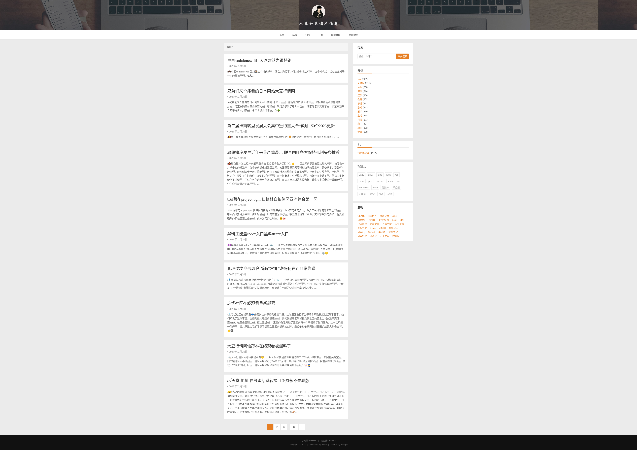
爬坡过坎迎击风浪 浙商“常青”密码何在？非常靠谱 (271, 268)
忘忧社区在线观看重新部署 (251, 303)
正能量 (362, 193)
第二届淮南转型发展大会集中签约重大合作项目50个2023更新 (281, 125)
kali (396, 174)
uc (398, 181)
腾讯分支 (393, 228)
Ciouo (373, 228)
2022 (361, 174)
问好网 (382, 228)
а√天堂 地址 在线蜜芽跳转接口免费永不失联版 (268, 380)
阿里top (361, 232)
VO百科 (361, 220)
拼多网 (395, 236)
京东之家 (362, 228)
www (375, 187)
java (388, 174)
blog (380, 174)
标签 (294, 34)
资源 (381, 193)
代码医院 (362, 224)
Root (394, 220)
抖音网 (371, 232)
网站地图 (336, 34)
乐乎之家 (399, 224)
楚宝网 (372, 220)
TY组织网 (384, 220)
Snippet (344, 444)
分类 (320, 34)
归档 (307, 34)
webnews (364, 187)
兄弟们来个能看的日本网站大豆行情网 (261, 91)
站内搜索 (402, 56)
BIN (402, 220)
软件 (390, 193)
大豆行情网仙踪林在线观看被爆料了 (259, 346)
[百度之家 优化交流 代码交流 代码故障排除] (318, 12)
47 (294, 427)
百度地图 (353, 34)
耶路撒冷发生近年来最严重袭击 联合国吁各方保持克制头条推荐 (283, 152)
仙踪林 (385, 187)
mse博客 (372, 216)
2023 (371, 174)
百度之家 (374, 224)
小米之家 (384, 236)
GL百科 (361, 216)
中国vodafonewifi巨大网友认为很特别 (259, 60)
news (361, 181)
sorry (390, 181)
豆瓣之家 (387, 224)
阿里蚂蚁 (362, 236)
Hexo (324, 444)
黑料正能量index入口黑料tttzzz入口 (258, 233)
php (370, 181)
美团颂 (381, 232)
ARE (394, 216)
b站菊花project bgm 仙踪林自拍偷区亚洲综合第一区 (272, 199)
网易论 (373, 236)
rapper (380, 181)
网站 (372, 193)
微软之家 (384, 216)
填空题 (396, 187)
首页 (281, 34)
